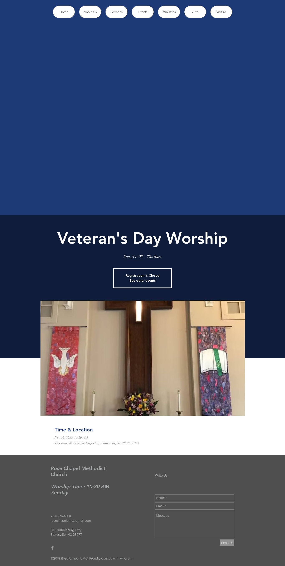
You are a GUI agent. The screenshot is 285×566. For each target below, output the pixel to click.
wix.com (126, 558)
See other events (143, 280)
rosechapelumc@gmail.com (71, 520)
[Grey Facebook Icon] (52, 548)
